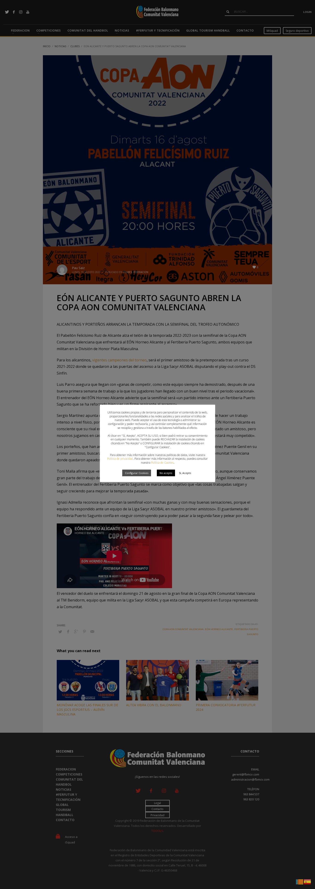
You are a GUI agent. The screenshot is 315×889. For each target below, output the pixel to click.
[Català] (300, 881)
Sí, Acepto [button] (185, 473)
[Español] (308, 881)
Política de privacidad (120, 459)
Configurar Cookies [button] (136, 473)
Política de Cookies (162, 463)
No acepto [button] (166, 473)
